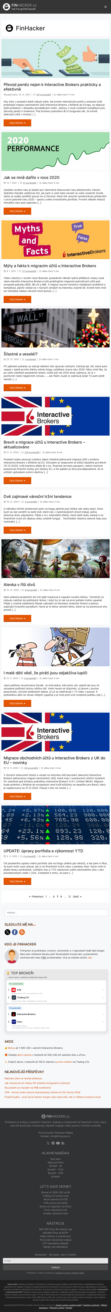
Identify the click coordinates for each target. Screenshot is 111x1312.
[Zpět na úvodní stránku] (6, 6)
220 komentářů (32, 452)
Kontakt (55, 1176)
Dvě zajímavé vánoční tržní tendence (38, 496)
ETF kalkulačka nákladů (55, 1243)
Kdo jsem (55, 1159)
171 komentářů (29, 271)
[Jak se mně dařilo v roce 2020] (55, 170)
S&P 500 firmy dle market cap (55, 1229)
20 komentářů (31, 768)
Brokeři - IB (55, 1165)
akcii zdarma (24, 1054)
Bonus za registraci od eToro (55, 1206)
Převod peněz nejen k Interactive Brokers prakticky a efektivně (52, 87)
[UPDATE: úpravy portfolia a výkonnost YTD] (55, 843)
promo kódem (64, 1061)
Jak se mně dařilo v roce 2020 (32, 177)
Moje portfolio (55, 1162)
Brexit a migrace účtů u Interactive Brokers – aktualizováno (44, 444)
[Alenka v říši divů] (55, 577)
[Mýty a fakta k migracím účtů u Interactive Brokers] (55, 258)
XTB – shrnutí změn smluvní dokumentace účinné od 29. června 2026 (42, 1092)
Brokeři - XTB (55, 1173)
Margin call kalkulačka (55, 1246)
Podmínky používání (91, 1305)
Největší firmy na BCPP (55, 1232)
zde (90, 957)
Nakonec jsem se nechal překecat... (24, 1078)
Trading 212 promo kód (56, 1195)
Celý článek (16, 122)
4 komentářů (30, 678)
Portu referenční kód (55, 1209)
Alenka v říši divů (19, 584)
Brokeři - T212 (55, 1169)
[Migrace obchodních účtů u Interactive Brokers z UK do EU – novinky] (55, 750)
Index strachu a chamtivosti (55, 1236)
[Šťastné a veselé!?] (55, 346)
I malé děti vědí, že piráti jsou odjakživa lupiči (45, 673)
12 (70, 896)
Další (77, 896)
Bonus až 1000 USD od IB (55, 1192)
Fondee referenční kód (55, 1213)
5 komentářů (31, 501)
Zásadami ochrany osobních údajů (70, 1273)
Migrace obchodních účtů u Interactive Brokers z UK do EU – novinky (54, 760)
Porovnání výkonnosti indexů (55, 1239)
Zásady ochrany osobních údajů (69, 1305)
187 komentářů (43, 94)
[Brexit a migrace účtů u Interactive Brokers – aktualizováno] (55, 434)
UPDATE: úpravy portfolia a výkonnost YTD (43, 851)
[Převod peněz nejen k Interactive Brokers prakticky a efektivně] (55, 77)
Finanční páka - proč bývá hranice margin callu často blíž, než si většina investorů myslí (53, 1097)
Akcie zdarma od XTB (55, 1199)
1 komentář (30, 359)
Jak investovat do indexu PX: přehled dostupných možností (37, 1083)
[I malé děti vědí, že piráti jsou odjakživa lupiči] (55, 665)
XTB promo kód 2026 (55, 1203)
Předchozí (36, 896)
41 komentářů (29, 183)
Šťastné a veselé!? (21, 354)
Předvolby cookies (56, 1308)
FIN (24, 5)
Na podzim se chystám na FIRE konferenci (28, 1087)
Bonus (11, 1047)
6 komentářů (31, 590)
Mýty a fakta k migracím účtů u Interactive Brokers (50, 265)
